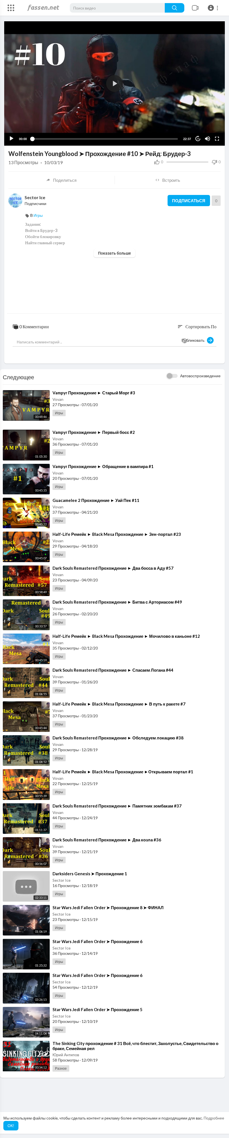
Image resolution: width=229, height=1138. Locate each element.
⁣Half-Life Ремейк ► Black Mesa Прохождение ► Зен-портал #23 (117, 534)
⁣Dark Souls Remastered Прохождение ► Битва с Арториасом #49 (117, 601)
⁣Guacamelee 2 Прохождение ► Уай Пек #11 (96, 500)
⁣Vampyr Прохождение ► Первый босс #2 (94, 432)
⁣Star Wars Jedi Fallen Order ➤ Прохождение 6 (97, 941)
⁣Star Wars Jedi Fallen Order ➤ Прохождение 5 (97, 1009)
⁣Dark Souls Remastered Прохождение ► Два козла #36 (107, 839)
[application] (114, 83)
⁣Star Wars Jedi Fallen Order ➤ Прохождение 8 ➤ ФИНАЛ (108, 907)
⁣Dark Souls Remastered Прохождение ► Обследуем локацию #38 (118, 737)
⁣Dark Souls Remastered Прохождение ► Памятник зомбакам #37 (117, 805)
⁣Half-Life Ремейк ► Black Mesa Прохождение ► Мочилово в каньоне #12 (126, 636)
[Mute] (207, 138)
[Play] (11, 138)
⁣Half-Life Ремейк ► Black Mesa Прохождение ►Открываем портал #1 (123, 771)
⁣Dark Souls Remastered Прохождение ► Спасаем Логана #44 (113, 669)
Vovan (58, 399)
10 (198, 139)
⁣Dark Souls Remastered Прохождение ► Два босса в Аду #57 (113, 568)
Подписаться (188, 200)
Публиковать (194, 340)
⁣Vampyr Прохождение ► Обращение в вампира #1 (103, 466)
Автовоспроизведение (200, 375)
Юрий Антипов (66, 1054)
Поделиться (65, 180)
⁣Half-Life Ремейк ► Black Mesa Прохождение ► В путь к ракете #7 (119, 703)
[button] (213, 7)
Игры (38, 215)
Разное (61, 1068)
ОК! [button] (11, 1125)
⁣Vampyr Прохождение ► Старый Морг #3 (94, 392)
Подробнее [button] (214, 1118)
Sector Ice (35, 197)
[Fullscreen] (217, 138)
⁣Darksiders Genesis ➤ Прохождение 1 (90, 873)
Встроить (171, 180)
